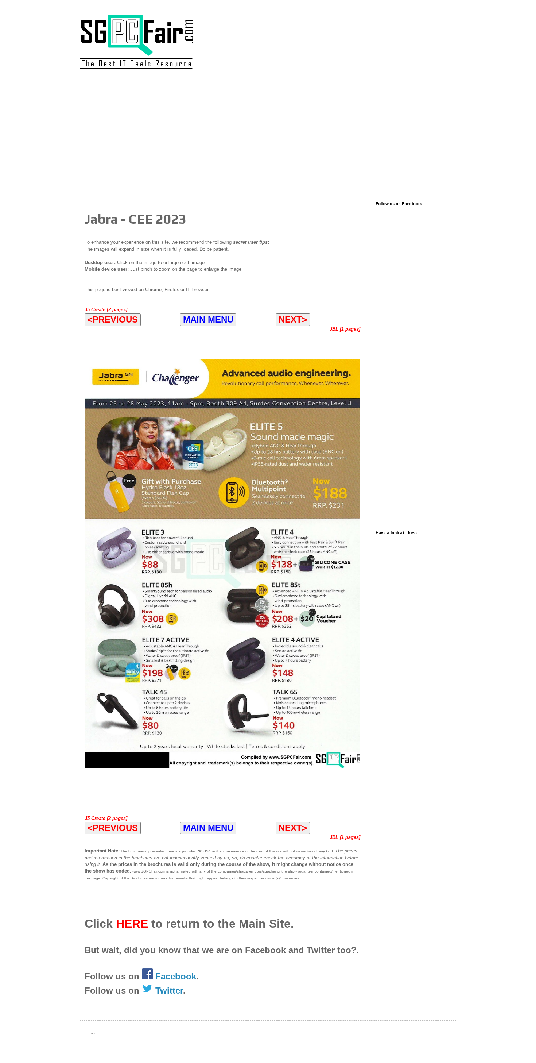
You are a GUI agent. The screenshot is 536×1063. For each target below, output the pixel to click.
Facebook (175, 976)
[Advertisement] (268, 137)
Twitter (168, 990)
